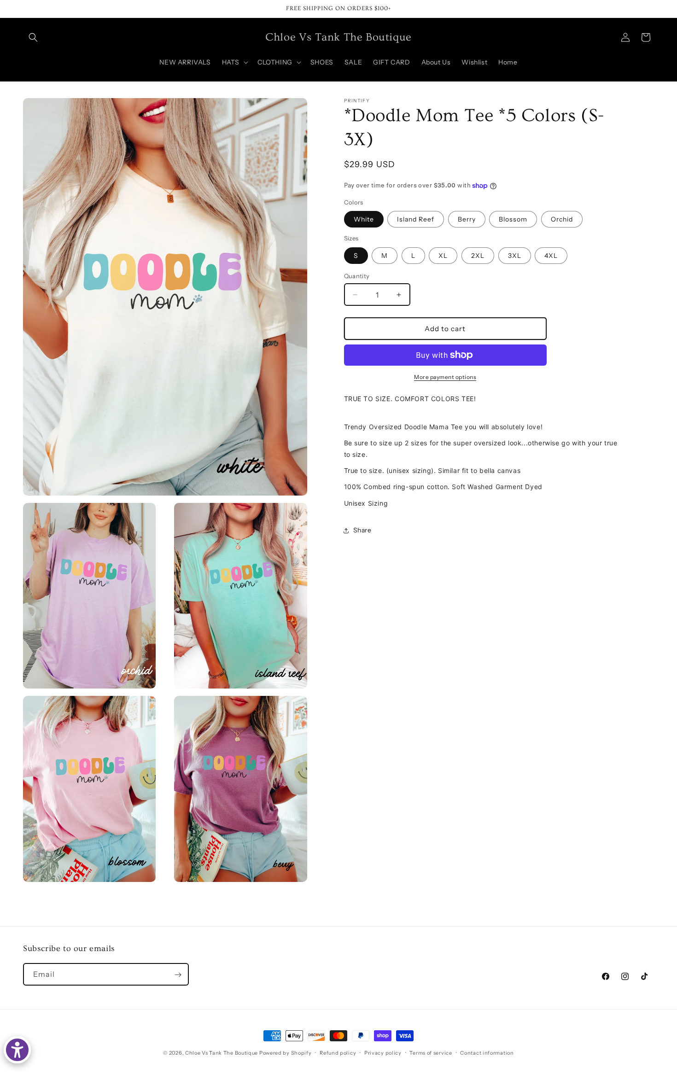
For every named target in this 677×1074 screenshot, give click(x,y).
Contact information (487, 1052)
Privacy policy (383, 1052)
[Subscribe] (178, 974)
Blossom (513, 219)
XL (443, 255)
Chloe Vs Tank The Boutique (221, 1053)
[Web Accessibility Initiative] (17, 1050)
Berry (467, 219)
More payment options (445, 377)
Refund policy (338, 1052)
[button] (33, 37)
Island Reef (415, 219)
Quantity (357, 276)
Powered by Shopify (285, 1053)
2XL (477, 255)
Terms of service (430, 1052)
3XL (514, 255)
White (364, 219)
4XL (551, 255)
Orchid (562, 219)
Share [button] (362, 530)
